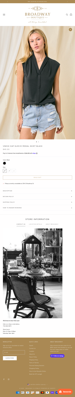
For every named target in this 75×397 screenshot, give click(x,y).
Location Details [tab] (35, 224)
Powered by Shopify (48, 388)
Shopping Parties (34, 368)
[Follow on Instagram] (9, 379)
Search (31, 345)
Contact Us (32, 348)
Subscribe (10, 358)
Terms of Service (34, 363)
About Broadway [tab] (52, 224)
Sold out (37, 177)
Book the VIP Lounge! (35, 374)
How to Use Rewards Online (37, 371)
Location (31, 351)
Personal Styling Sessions (36, 365)
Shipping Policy (33, 360)
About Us (32, 354)
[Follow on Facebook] (4, 379)
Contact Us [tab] (21, 224)
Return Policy (33, 357)
